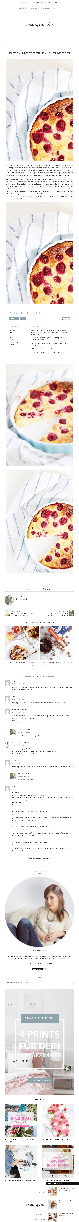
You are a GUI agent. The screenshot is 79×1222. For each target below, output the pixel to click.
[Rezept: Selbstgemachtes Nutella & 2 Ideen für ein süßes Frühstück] (57, 643)
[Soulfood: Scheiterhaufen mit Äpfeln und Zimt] (22, 643)
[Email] (43, 1192)
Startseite (24, 2)
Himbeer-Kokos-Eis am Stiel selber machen (55, 1139)
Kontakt (50, 2)
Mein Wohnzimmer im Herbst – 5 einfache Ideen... (34, 6)
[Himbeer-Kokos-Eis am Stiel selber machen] (58, 1120)
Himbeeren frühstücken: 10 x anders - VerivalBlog (30, 811)
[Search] (73, 40)
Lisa (13, 786)
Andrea (14, 681)
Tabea (14, 696)
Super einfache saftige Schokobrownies (66, 1202)
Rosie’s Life (15, 723)
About (29, 2)
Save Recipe (13, 318)
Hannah (39, 56)
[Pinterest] (39, 1192)
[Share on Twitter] (45, 589)
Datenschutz (36, 2)
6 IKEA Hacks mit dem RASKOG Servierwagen (56, 1180)
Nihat (14, 760)
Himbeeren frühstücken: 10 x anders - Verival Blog (30, 842)
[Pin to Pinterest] (47, 589)
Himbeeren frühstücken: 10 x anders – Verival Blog (30, 827)
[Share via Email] (49, 589)
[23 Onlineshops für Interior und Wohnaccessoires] (21, 1161)
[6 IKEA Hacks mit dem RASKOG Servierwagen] (58, 1161)
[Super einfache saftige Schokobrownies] (52, 1204)
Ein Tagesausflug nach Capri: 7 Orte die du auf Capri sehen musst (21, 1140)
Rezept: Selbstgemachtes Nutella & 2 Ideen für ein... (57, 662)
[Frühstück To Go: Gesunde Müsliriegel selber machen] (52, 1191)
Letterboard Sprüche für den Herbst (31, 9)
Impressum (43, 2)
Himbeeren (24, 581)
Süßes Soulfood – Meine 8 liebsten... (67, 1214)
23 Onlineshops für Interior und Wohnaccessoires (20, 1180)
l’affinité (55, 2)
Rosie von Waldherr (19, 709)
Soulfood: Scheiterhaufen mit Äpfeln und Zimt (22, 662)
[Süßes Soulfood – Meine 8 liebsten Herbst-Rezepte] (52, 1217)
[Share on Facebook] (43, 589)
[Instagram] (35, 1192)
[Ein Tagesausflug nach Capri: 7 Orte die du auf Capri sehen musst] (21, 1120)
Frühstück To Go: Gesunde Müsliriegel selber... (67, 1189)
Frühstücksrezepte (12, 581)
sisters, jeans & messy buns (22, 743)
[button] (21, 5)
